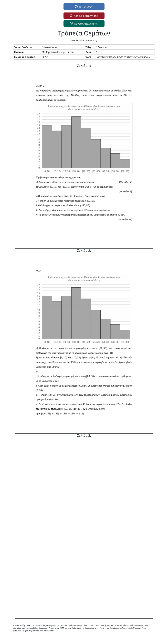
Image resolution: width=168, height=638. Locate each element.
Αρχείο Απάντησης (86, 23)
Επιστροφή (86, 6)
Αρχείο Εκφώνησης (86, 16)
